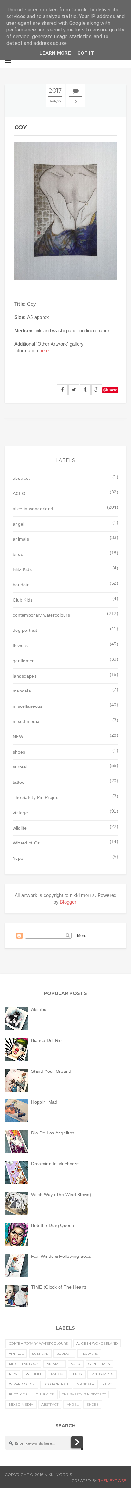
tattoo (19, 782)
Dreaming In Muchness (55, 1163)
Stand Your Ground (51, 1071)
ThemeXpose (112, 1480)
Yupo (18, 858)
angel (18, 524)
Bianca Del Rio (46, 1040)
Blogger (68, 902)
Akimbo (39, 1009)
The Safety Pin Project (36, 797)
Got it (85, 53)
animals (21, 538)
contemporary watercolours (41, 614)
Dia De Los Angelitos (53, 1132)
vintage (20, 812)
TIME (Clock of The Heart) (58, 1287)
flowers (20, 645)
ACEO (19, 493)
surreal (20, 766)
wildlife (20, 827)
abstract (21, 478)
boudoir (21, 584)
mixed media (26, 721)
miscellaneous (28, 706)
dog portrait (25, 630)
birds (18, 554)
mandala (22, 690)
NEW (18, 736)
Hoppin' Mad (44, 1102)
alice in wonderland (33, 508)
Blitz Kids (22, 569)
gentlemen (24, 660)
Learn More (55, 53)
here (44, 350)
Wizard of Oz (26, 842)
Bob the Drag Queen (52, 1225)
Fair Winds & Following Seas (61, 1256)
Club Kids (23, 600)
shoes (19, 751)
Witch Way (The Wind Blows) (61, 1194)
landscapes (25, 676)
